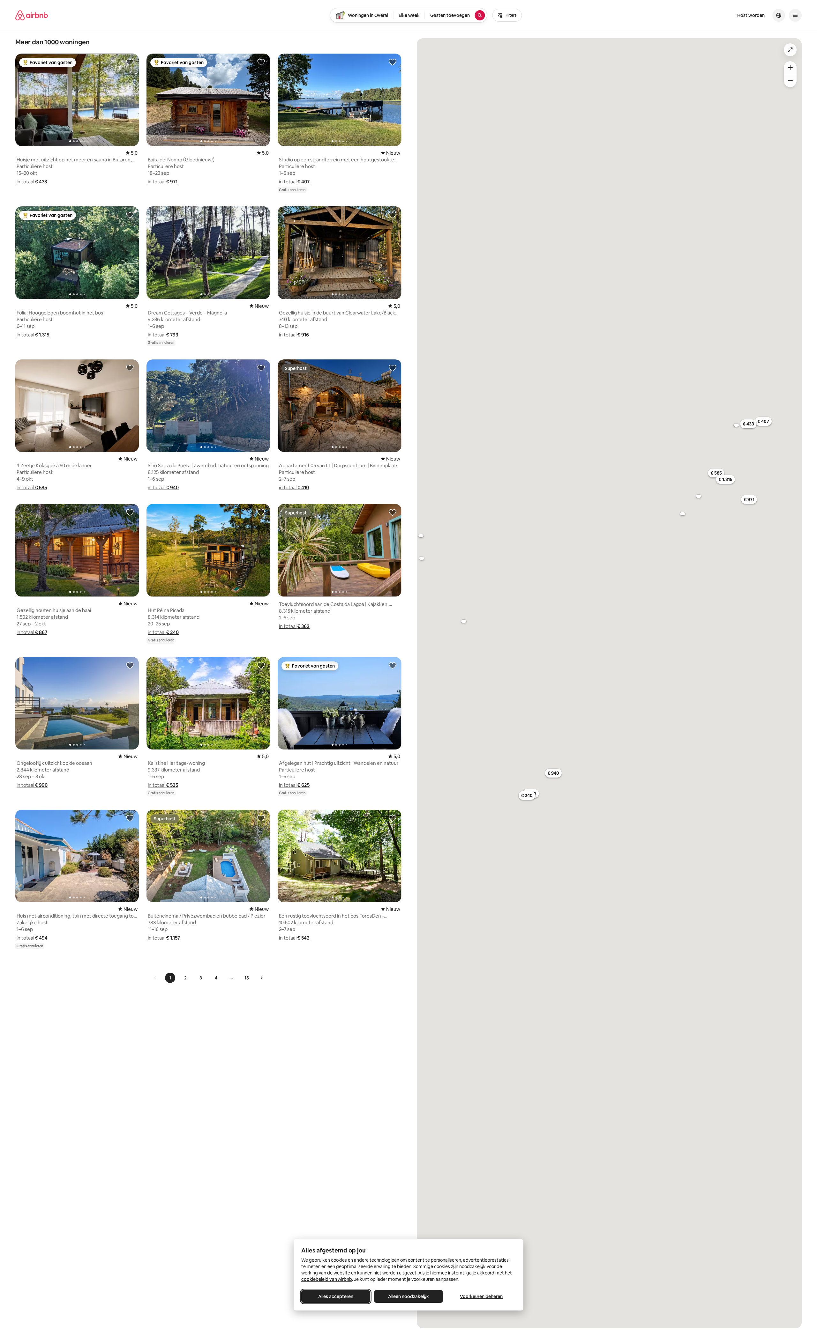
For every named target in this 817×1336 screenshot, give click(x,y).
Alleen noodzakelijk (408, 1296)
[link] (155, 978)
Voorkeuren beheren (481, 1296)
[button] (32, 182)
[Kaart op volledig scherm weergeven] (790, 49)
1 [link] (170, 978)
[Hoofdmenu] (795, 15)
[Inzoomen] (790, 67)
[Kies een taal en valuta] (778, 15)
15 (246, 978)
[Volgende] (261, 978)
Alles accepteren (335, 1296)
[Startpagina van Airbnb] (31, 15)
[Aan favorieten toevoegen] (130, 62)
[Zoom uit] (790, 80)
